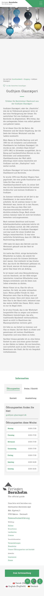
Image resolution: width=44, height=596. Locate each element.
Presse (10, 560)
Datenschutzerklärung (19, 518)
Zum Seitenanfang (22, 573)
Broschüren (12, 529)
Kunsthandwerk (17, 79)
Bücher (10, 526)
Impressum (12, 557)
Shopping (27, 79)
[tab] (13, 389)
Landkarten (12, 532)
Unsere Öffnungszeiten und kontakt (21, 549)
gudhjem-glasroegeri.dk (16, 415)
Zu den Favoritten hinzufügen (16, 86)
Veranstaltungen (14, 543)
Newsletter (12, 546)
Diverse (11, 535)
